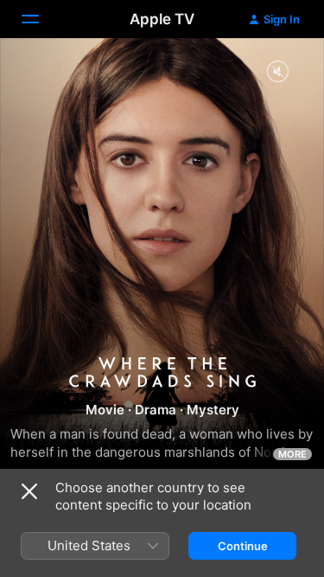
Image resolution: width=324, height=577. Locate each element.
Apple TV (162, 19)
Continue (243, 546)
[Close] (29, 491)
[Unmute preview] (277, 72)
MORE (292, 454)
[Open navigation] (41, 19)
